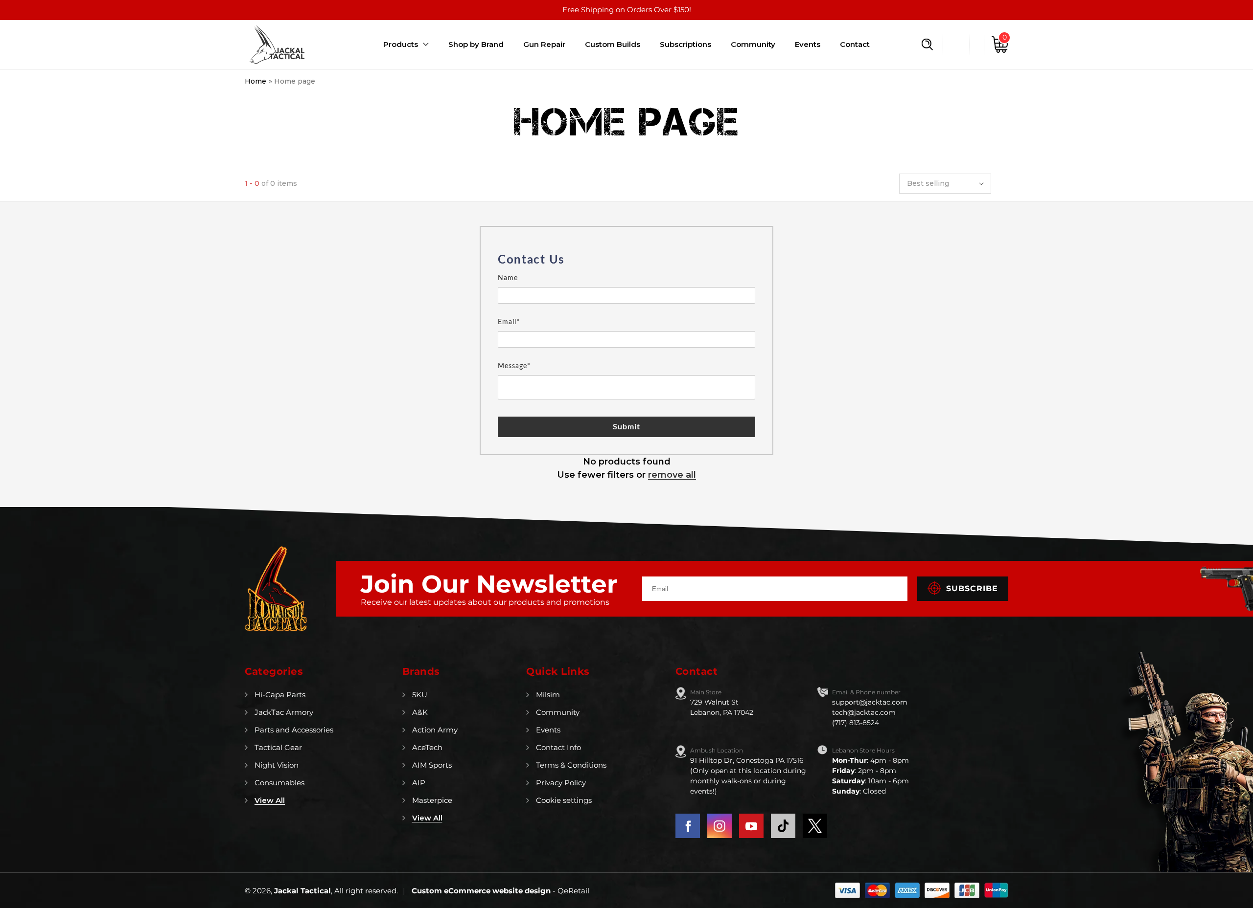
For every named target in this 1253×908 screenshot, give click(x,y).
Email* (509, 322)
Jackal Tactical (302, 890)
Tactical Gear (278, 747)
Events (548, 729)
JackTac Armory (284, 712)
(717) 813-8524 (855, 722)
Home (255, 81)
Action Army (435, 729)
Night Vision (277, 765)
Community (558, 712)
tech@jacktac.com (864, 712)
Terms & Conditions (571, 765)
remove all (672, 474)
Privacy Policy (561, 782)
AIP (418, 782)
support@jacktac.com (869, 702)
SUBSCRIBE (972, 588)
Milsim (548, 694)
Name (508, 278)
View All (270, 800)
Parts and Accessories (294, 729)
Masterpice (432, 800)
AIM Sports (432, 765)
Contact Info (558, 747)
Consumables (279, 782)
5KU (419, 694)
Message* (514, 366)
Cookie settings (564, 800)
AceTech (427, 747)
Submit (627, 427)
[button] (927, 44)
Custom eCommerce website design (482, 890)
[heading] (626, 260)
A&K (420, 712)
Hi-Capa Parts (280, 694)
